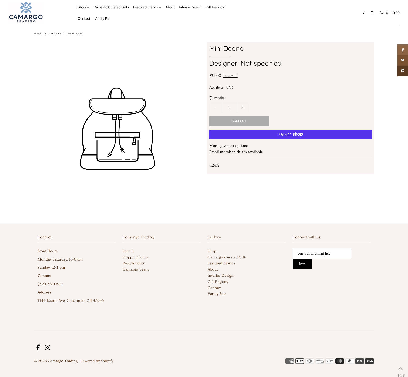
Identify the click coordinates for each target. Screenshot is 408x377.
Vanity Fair (217, 294)
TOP (400, 369)
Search (128, 251)
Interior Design (221, 275)
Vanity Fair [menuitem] (102, 19)
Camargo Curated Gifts (227, 257)
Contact (214, 288)
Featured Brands (221, 263)
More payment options (228, 145)
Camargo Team (136, 269)
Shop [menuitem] (82, 7)
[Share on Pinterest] (402, 71)
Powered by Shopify (97, 361)
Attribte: (216, 87)
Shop (212, 251)
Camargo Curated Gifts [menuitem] (111, 7)
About (213, 269)
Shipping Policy (135, 257)
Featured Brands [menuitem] (145, 7)
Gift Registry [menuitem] (215, 7)
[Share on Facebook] (402, 49)
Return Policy (134, 263)
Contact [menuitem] (84, 19)
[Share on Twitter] (402, 60)
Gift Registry (218, 281)
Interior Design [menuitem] (190, 7)
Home (38, 33)
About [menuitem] (170, 7)
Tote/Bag (54, 33)
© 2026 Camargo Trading (56, 361)
